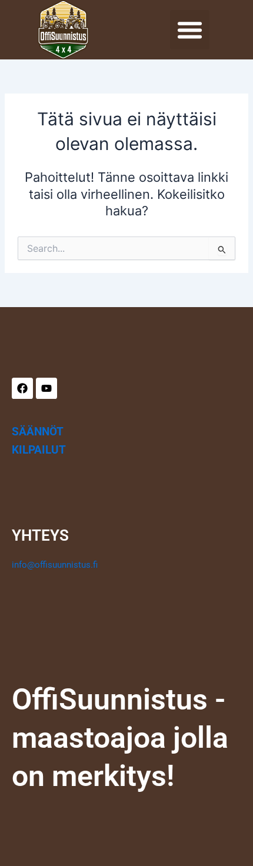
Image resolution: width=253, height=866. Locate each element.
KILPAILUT (39, 450)
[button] (190, 30)
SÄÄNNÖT (38, 431)
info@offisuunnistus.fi (55, 564)
